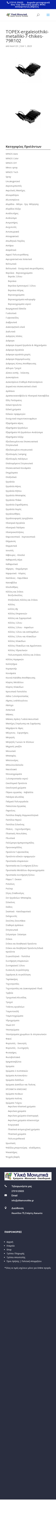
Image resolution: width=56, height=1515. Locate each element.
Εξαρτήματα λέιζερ (14, 436)
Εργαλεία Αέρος (13, 486)
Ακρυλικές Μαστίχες (15, 190)
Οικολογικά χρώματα (16, 787)
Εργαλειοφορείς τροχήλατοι (19, 518)
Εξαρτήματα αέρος (14, 423)
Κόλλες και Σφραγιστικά (19, 618)
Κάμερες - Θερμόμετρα (16, 568)
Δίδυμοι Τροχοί (13, 368)
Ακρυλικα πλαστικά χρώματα (21, 1106)
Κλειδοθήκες (12, 587)
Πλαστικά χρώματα (17, 1134)
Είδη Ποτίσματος (14, 400)
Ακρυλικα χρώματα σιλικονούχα (23, 1120)
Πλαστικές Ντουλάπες (16, 833)
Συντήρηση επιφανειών (17, 960)
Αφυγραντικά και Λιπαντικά (19, 259)
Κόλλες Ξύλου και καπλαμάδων (23, 631)
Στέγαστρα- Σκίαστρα (16, 934)
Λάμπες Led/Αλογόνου (17, 700)
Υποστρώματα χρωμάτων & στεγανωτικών (26, 1034)
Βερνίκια (12, 281)
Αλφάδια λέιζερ (13, 208)
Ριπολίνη (10, 884)
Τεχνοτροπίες (12, 983)
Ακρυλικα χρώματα (17, 1111)
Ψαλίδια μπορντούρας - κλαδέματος (23, 1147)
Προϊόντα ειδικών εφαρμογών (20, 856)
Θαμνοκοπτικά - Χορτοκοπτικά (20, 536)
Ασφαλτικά (11, 250)
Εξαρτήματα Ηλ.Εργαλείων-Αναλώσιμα (24, 432)
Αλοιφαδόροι (12, 195)
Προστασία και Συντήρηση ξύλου (22, 865)
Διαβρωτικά (11, 322)
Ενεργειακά (13, 1124)
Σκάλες (9, 906)
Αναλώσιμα (11, 218)
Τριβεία (9, 992)
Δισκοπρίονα (12, 377)
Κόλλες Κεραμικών (15, 659)
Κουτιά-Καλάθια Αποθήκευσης (20, 677)
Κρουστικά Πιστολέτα (16, 691)
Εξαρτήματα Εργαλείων (17, 427)
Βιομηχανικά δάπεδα (16, 308)
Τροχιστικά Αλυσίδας (16, 997)
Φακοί (8, 1038)
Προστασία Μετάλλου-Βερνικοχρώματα (25, 870)
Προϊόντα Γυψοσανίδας (17, 852)
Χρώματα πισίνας (14, 1098)
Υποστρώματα (12, 1029)
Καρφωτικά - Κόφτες (16, 573)
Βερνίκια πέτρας (15, 290)
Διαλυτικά (10, 331)
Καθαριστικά (12, 564)
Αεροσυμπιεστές (14, 185)
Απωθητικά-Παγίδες (15, 240)
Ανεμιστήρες (12, 222)
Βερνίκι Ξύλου (15, 276)
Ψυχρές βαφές (13, 1156)
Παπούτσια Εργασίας (16, 806)
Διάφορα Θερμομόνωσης (18, 359)
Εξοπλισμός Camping (16, 454)
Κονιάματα (11, 673)
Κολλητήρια (11, 664)
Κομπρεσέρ (11, 668)
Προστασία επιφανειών (17, 861)
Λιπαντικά (10, 709)
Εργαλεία (10, 481)
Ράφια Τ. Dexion (14, 879)
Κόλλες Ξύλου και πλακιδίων (22, 636)
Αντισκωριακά (12, 231)
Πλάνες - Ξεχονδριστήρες (18, 829)
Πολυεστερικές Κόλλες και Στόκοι (24, 654)
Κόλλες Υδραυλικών (17, 650)
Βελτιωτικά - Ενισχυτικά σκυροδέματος (25, 268)
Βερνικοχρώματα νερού (19, 304)
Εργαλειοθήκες (13, 513)
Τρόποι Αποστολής (16, 1257)
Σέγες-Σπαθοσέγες (15, 893)
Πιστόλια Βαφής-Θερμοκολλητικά (22, 815)
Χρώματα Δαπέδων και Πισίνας (20, 1084)
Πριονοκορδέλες (14, 847)
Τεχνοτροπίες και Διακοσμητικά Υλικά (24, 988)
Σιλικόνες (10, 902)
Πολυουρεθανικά (16, 1138)
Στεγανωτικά (12, 929)
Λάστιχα (9, 705)
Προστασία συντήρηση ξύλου (20, 874)
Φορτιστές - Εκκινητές (16, 1043)
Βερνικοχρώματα (16, 294)
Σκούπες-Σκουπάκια (15, 920)
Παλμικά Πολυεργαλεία (17, 801)
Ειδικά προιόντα (13, 404)
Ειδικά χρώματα (13, 409)
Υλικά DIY (10, 1025)
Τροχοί (9, 1002)
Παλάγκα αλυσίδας (15, 796)
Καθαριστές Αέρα (14, 559)
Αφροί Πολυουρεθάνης (17, 254)
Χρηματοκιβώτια (13, 1061)
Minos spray (11, 167)
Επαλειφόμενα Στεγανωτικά (19, 463)
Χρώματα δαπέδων (15, 1080)
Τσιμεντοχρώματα (14, 1015)
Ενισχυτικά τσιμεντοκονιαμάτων (21, 418)
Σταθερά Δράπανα (14, 925)
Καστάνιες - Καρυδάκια (17, 578)
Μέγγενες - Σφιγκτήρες (17, 732)
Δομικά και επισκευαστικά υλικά (21, 386)
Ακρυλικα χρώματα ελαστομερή (23, 1115)
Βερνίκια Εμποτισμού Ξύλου (22, 285)
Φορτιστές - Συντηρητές (17, 1048)
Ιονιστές (10, 550)
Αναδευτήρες (12, 213)
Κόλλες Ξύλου (15, 622)
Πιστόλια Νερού (14, 819)
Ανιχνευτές (11, 227)
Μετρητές (10, 737)
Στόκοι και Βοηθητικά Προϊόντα (21, 943)
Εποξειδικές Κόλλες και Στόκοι (23, 599)
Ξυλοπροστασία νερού (17, 778)
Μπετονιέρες (12, 760)
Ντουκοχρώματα (14, 774)
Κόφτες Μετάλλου (15, 682)
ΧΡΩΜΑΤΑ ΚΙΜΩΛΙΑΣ (16, 1089)
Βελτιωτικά (11, 263)
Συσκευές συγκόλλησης (17, 970)
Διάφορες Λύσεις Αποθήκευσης (21, 363)
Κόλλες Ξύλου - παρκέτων (21, 627)
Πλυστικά (10, 838)
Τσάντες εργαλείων (15, 1006)
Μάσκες (9, 714)
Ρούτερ (9, 888)
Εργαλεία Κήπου (14, 490)
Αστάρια (9, 245)
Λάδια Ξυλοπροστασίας (17, 696)
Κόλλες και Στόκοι (14, 591)
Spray (8, 176)
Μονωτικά (11, 751)
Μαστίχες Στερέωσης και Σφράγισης (23, 723)
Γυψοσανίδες (12, 317)
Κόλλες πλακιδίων (17, 641)
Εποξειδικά (11, 477)
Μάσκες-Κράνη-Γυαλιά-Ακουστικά (22, 719)
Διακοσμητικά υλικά (15, 326)
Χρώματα (10, 1066)
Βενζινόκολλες (15, 595)
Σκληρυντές (11, 916)
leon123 (14, 46)
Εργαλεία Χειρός (13, 509)
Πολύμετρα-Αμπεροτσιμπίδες (20, 842)
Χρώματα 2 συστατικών (17, 1070)
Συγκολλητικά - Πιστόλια (18, 956)
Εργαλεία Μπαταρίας (16, 495)
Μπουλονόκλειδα (14, 764)
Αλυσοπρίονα (12, 199)
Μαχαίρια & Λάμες (14, 728)
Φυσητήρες (11, 1052)
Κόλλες (11, 604)
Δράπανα (10, 391)
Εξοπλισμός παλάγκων (17, 458)
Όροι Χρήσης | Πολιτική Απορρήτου (24, 1261)
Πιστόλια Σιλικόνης (15, 824)
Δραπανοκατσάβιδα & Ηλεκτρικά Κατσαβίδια (27, 395)
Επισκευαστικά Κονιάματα (18, 468)
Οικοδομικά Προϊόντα (16, 783)
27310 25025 (16, 2)
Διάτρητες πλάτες (14, 336)
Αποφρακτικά (12, 236)
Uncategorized (13, 181)
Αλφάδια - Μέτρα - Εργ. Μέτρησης (22, 204)
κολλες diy (13, 608)
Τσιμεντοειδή (12, 1011)
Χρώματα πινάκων (14, 1093)
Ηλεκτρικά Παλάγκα (15, 527)
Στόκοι (9, 939)
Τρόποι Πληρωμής (15, 1253)
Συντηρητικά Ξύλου (15, 965)
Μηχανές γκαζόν (14, 746)
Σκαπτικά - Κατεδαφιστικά (18, 911)
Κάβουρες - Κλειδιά (15, 555)
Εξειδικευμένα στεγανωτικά (19, 449)
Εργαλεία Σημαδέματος (17, 504)
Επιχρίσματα (12, 472)
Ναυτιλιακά (11, 769)
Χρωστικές (11, 1143)
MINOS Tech (12, 172)
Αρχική (10, 1241)
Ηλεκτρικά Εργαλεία (15, 522)
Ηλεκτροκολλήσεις (15, 532)
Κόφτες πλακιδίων (15, 686)
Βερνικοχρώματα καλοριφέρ (21, 299)
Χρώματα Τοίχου (14, 1102)
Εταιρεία (10, 1245)
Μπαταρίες (11, 755)
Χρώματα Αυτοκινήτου (16, 1075)
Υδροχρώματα (12, 1020)
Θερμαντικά (11, 545)
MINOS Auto (12, 153)
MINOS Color (12, 158)
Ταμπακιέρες (12, 979)
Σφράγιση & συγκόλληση (18, 974)
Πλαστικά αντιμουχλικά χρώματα (24, 1129)
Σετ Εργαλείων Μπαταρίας (18, 897)
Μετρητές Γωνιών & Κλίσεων (20, 742)
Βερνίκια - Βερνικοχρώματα (19, 272)
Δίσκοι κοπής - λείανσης (17, 372)
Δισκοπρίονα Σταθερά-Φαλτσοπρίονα (24, 382)
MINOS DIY (11, 162)
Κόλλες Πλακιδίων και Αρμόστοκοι (25, 645)
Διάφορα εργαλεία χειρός (18, 354)
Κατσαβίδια (11, 582)
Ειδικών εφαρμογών (16, 414)
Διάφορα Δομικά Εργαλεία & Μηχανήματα (26, 345)
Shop (9, 1249)
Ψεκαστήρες (11, 1152)
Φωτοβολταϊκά (13, 1057)
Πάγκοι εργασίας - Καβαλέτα (19, 792)
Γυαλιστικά (11, 313)
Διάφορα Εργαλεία (15, 349)
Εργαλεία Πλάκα (13, 500)
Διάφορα (10, 340)
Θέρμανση (11, 541)
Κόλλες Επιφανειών (17, 613)
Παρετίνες (10, 810)
